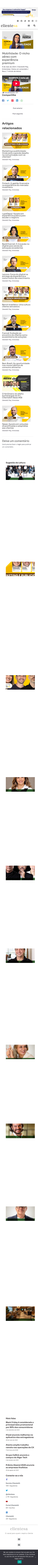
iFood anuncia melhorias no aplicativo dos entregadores (20, 1436)
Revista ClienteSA (13, 1483)
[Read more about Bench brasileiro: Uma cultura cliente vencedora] (16, 294)
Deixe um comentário (20, 69)
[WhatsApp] (22, 100)
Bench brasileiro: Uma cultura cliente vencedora (16, 305)
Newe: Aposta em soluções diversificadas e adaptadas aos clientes (15, 426)
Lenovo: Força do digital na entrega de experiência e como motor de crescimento (16, 276)
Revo (4, 71)
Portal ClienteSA (12, 1505)
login (19, 444)
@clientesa (10, 1494)
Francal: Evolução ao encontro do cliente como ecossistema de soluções (14, 335)
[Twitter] (8, 100)
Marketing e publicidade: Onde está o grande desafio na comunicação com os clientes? (15, 154)
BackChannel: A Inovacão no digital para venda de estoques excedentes (15, 246)
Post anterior (17, 108)
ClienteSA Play (22, 67)
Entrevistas (6, 69)
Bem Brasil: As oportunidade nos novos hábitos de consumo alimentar (16, 365)
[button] (29, 25)
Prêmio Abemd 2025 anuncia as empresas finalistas (20, 1466)
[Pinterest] (12, 100)
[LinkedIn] (17, 100)
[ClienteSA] (7, 1512)
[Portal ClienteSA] (7, 1501)
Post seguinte (18, 114)
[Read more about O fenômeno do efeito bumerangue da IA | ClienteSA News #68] (16, 383)
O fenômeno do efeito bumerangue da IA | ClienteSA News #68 (13, 396)
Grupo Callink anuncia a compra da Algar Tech (17, 1456)
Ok (19, 1562)
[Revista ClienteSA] (7, 1479)
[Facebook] (3, 100)
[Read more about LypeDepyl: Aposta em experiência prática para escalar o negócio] (16, 203)
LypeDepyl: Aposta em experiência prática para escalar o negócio (13, 215)
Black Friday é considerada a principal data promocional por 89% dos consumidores (20, 1424)
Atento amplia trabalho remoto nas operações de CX (20, 1446)
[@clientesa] (7, 1490)
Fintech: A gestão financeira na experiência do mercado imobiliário (15, 185)
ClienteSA (10, 1516)
